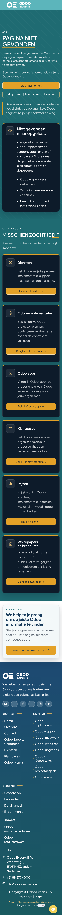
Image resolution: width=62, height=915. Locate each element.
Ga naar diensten (31, 291)
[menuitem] (25, 896)
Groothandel (13, 793)
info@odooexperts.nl (22, 884)
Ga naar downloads (31, 581)
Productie (11, 799)
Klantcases (12, 756)
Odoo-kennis (14, 762)
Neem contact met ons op (31, 650)
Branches (8, 785)
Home (8, 721)
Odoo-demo (44, 777)
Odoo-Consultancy (44, 758)
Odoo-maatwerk (47, 737)
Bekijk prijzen (31, 521)
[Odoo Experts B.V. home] (15, 676)
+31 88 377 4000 (18, 877)
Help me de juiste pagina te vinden (31, 94)
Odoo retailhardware (14, 839)
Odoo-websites (46, 744)
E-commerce (13, 811)
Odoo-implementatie (45, 723)
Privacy (12, 902)
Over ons (10, 727)
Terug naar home (31, 85)
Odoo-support (46, 731)
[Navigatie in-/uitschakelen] (52, 4)
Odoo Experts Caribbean (14, 741)
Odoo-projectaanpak (45, 769)
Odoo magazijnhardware (17, 829)
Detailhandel (13, 805)
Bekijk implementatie (31, 351)
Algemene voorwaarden (28, 902)
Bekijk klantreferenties (31, 461)
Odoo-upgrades (47, 750)
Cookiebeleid (47, 902)
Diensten (10, 750)
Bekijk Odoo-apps (31, 406)
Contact (10, 733)
